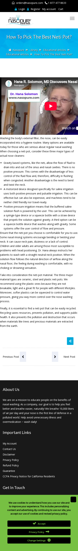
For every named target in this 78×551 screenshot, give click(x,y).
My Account (10, 443)
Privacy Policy (11, 460)
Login (21, 9)
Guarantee (9, 471)
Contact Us (9, 449)
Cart (60, 9)
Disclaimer (9, 454)
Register (35, 9)
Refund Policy (11, 465)
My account (49, 9)
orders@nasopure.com (29, 3)
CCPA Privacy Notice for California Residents (29, 476)
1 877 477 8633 (57, 3)
